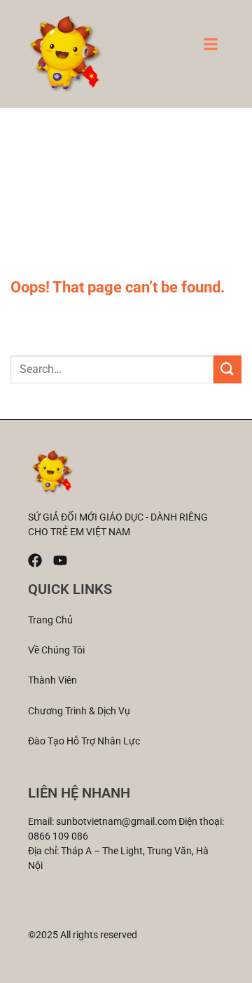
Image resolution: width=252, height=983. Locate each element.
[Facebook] (35, 560)
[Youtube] (60, 560)
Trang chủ (50, 620)
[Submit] (227, 369)
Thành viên (52, 680)
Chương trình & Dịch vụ (79, 711)
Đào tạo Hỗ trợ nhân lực (84, 741)
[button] (210, 48)
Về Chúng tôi (56, 650)
